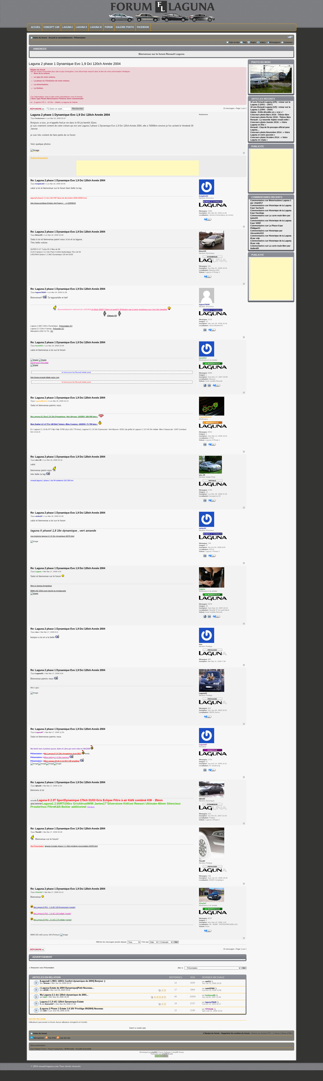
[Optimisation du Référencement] (161, 1057)
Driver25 (38, 235)
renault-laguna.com (49, 1066)
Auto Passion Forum (38, 1049)
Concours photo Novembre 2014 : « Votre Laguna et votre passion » (270, 133)
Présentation (79, 38)
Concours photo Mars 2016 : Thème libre (269, 115)
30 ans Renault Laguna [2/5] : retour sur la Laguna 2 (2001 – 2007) (270, 103)
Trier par (145, 942)
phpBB (154, 1052)
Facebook (143, 27)
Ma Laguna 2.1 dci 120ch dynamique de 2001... (64, 995)
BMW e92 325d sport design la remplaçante (48, 591)
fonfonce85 (210, 995)
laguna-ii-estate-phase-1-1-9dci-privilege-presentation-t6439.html (71, 846)
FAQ (245, 42)
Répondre (33, 107)
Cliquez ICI (112, 316)
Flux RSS (52, 1038)
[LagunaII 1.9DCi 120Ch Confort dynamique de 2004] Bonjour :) (72, 981)
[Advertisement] (137, 168)
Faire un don (234, 42)
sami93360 (209, 988)
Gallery (263, 42)
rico (37, 632)
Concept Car (51, 27)
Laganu (38, 571)
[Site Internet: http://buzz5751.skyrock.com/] (205, 616)
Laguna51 (39, 673)
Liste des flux (64, 1038)
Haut (244, 153)
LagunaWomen (41, 401)
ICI (52, 331)
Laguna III (96, 27)
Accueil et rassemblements (61, 38)
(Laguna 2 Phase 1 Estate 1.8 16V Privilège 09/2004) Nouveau (71, 1008)
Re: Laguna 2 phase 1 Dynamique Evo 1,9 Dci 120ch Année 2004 (67, 180)
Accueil (36, 27)
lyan (45, 997)
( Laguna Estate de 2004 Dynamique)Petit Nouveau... (67, 988)
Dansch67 (49, 1004)
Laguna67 (39, 732)
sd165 (45, 990)
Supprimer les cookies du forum (235, 1033)
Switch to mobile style (137, 1028)
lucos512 (39, 346)
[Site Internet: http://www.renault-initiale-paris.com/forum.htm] (205, 385)
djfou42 (38, 786)
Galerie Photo (125, 27)
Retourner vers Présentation (42, 968)
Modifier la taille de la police (290, 37)
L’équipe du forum (211, 1033)
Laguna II (81, 27)
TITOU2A (209, 1009)
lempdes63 (39, 184)
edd (45, 1011)
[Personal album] (205, 330)
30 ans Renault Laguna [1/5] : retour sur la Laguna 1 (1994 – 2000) (270, 108)
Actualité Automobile (83, 1049)
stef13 (208, 981)
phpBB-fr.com (167, 1054)
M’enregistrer (274, 42)
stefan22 (38, 516)
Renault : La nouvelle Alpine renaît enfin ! (269, 120)
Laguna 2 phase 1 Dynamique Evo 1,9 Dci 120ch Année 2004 (75, 64)
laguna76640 (40, 292)
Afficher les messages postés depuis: (111, 942)
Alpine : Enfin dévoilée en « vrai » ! (266, 112)
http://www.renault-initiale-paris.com (44, 377)
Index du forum (40, 38)
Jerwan (46, 983)
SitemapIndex (38, 1038)
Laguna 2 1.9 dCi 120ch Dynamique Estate (62, 1001)
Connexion (288, 42)
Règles (253, 42)
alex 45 (38, 460)
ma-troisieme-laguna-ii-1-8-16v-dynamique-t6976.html (52, 536)
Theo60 (38, 832)
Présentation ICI (65, 326)
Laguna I (67, 27)
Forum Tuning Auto (55, 1049)
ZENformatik (69, 1049)
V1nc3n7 (39, 892)
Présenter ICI (58, 329)
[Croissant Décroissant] (169, 942)
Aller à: (180, 968)
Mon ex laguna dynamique (41, 586)
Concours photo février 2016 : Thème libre (270, 117)
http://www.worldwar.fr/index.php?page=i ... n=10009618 (53, 203)
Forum (109, 27)
